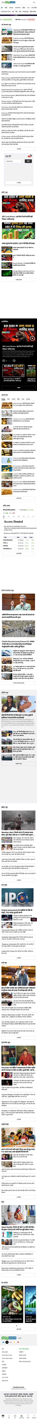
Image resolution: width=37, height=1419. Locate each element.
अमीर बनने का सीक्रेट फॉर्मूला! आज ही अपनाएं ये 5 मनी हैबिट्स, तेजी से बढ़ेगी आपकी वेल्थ (18, 120)
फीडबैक (20, 1394)
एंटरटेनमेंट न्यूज (5, 1042)
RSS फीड (29, 1396)
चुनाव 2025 (5, 1380)
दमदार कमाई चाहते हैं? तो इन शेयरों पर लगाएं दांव (23, 248)
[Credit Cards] (33, 920)
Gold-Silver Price (5, 11)
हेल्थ (2, 1202)
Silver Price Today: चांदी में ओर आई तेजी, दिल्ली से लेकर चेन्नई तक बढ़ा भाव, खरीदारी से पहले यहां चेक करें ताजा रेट (24, 483)
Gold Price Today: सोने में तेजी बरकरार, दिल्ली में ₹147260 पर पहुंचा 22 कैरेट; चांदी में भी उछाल (24, 40)
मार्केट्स (4, 1371)
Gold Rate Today (7, 1355)
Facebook (3, 1342)
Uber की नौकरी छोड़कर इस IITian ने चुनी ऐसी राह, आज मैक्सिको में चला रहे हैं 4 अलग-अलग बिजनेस (24, 733)
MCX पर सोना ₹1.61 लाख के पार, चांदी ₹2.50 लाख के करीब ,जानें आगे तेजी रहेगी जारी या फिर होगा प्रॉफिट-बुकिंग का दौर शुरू (24, 436)
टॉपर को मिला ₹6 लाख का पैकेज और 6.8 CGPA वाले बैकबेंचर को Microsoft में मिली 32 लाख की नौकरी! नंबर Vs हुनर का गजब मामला (24, 741)
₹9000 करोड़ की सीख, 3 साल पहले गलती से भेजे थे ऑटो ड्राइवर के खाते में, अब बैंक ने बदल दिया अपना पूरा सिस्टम (23, 676)
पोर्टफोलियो (4, 1368)
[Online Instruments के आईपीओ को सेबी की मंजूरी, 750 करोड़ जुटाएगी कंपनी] (6, 66)
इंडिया (23, 7)
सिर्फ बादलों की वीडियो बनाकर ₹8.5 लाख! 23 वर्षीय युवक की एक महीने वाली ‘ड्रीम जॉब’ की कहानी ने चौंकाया (24, 757)
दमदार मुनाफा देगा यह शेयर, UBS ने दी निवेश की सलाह (18, 243)
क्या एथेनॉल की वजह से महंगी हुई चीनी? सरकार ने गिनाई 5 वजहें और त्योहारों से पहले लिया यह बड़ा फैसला (17, 126)
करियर (19, 1396)
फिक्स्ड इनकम (22, 1355)
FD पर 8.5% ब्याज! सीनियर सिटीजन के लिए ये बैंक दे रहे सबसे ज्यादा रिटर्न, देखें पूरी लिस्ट (24, 459)
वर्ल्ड (13, 11)
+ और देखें (18, 182)
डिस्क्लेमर (25, 1394)
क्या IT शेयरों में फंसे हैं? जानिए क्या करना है (24, 256)
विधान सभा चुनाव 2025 (25, 1361)
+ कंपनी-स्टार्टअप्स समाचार (18, 683)
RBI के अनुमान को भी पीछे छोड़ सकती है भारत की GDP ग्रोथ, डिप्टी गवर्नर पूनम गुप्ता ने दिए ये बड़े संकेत (17, 143)
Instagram (10, 1342)
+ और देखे (18, 149)
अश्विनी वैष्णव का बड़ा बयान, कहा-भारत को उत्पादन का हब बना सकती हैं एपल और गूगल (18, 73)
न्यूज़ (3, 1361)
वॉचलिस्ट (4, 1374)
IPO (28, 7)
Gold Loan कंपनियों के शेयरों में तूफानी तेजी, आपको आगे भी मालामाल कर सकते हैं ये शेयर (17, 114)
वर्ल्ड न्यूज (4, 963)
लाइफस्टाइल (26, 11)
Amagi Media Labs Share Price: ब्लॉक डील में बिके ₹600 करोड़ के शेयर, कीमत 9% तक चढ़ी (23, 273)
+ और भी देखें (18, 553)
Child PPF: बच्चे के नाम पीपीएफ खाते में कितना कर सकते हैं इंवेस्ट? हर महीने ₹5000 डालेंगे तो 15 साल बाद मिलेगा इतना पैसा (23, 476)
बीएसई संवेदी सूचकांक (9, 510)
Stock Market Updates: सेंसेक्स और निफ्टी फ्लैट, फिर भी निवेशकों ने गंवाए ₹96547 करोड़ (18, 96)
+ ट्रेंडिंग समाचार (18, 763)
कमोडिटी (21, 1352)
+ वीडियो (18, 387)
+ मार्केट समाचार (18, 279)
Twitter (7, 1342)
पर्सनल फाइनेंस (22, 1358)
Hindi (19, 1338)
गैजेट (16, 11)
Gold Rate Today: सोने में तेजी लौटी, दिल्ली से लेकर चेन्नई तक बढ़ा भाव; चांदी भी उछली (24, 490)
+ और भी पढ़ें (18, 498)
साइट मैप (24, 1396)
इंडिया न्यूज (4, 807)
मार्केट (6, 7)
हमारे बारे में (6, 1394)
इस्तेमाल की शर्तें (13, 1396)
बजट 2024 (5, 1352)
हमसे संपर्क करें (13, 1394)
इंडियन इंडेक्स (33, 11)
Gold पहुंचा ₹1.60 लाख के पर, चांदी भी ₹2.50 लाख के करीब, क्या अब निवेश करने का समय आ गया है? (18, 84)
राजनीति (4, 1364)
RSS (14, 1342)
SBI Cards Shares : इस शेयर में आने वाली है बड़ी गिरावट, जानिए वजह (17, 217)
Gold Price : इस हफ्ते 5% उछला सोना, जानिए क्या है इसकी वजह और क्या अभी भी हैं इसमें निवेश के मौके (24, 451)
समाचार (11, 7)
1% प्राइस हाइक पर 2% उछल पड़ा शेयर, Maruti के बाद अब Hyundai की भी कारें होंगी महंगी (24, 668)
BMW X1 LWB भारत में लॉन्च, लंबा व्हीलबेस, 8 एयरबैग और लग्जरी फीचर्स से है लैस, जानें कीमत (17, 131)
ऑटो (20, 11)
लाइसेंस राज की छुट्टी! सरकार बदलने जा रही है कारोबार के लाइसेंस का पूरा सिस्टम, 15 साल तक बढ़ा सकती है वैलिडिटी (24, 653)
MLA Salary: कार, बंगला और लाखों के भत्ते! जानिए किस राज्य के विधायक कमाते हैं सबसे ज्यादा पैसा (17, 108)
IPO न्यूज (4, 885)
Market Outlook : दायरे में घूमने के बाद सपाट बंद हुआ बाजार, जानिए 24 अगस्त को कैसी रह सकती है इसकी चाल (18, 102)
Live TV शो (5, 1377)
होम (2, 7)
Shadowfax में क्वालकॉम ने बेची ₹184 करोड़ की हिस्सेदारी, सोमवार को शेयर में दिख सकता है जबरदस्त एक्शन (24, 32)
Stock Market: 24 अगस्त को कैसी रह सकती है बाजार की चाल (24, 264)
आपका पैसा (17, 7)
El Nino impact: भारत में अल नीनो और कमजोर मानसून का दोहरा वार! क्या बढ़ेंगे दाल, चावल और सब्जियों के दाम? (17, 137)
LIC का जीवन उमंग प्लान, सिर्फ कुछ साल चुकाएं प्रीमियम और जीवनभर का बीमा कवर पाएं (22, 428)
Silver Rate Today (7, 1358)
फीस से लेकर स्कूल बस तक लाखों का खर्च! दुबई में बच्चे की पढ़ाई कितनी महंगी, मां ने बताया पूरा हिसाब (24, 749)
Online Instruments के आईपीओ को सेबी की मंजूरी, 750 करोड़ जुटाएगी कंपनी (24, 65)
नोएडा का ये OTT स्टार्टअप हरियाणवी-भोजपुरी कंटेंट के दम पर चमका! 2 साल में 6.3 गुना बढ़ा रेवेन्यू (24, 660)
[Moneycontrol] (10, 2)
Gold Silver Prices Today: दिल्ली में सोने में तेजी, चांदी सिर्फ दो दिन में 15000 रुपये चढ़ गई (24, 57)
